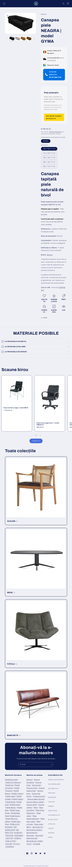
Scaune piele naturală (35, 799)
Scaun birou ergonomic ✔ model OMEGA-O (48, 423)
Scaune (29, 780)
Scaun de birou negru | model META (16, 407)
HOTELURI (51, 824)
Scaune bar (36, 785)
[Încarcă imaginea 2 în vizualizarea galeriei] (17, 38)
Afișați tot (36, 441)
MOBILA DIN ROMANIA (56, 779)
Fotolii (29, 844)
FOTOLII (11, 664)
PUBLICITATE (10, 841)
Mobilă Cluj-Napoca (12, 782)
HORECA (17, 838)
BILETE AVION (53, 819)
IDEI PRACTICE (53, 788)
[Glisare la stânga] (7, 39)
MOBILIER (18, 833)
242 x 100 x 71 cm (49, 157)
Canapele (36, 844)
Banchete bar (32, 833)
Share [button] (45, 317)
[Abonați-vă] (51, 764)
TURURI (51, 828)
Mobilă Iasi (9, 785)
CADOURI (9, 838)
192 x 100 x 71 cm (49, 148)
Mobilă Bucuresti (11, 780)
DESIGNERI (18, 835)
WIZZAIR (51, 833)
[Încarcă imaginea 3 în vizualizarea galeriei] (23, 38)
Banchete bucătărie (34, 830)
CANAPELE (9, 847)
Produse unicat (39, 796)
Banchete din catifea (34, 841)
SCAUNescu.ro (33, 865)
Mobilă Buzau (15, 816)
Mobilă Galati (10, 796)
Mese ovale (38, 824)
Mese (35, 807)
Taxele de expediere (55, 132)
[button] (4, 3)
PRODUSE (9, 835)
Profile (50, 837)
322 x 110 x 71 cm (49, 166)
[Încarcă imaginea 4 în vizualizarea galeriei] (29, 38)
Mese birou (31, 813)
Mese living (40, 810)
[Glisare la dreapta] (34, 39)
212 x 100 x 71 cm (49, 153)
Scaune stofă (32, 805)
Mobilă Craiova (17, 793)
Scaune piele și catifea (35, 802)
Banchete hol (38, 827)
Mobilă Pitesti (15, 805)
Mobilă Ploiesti (17, 799)
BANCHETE (12, 735)
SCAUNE (11, 521)
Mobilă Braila (10, 802)
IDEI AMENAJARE (54, 784)
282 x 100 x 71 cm (49, 162)
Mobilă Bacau (10, 807)
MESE (10, 593)
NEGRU (45, 141)
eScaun (50, 255)
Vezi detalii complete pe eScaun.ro (54, 117)
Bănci (29, 827)
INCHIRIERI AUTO (54, 815)
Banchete (30, 835)
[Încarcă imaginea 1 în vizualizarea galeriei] (12, 38)
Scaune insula (32, 788)
